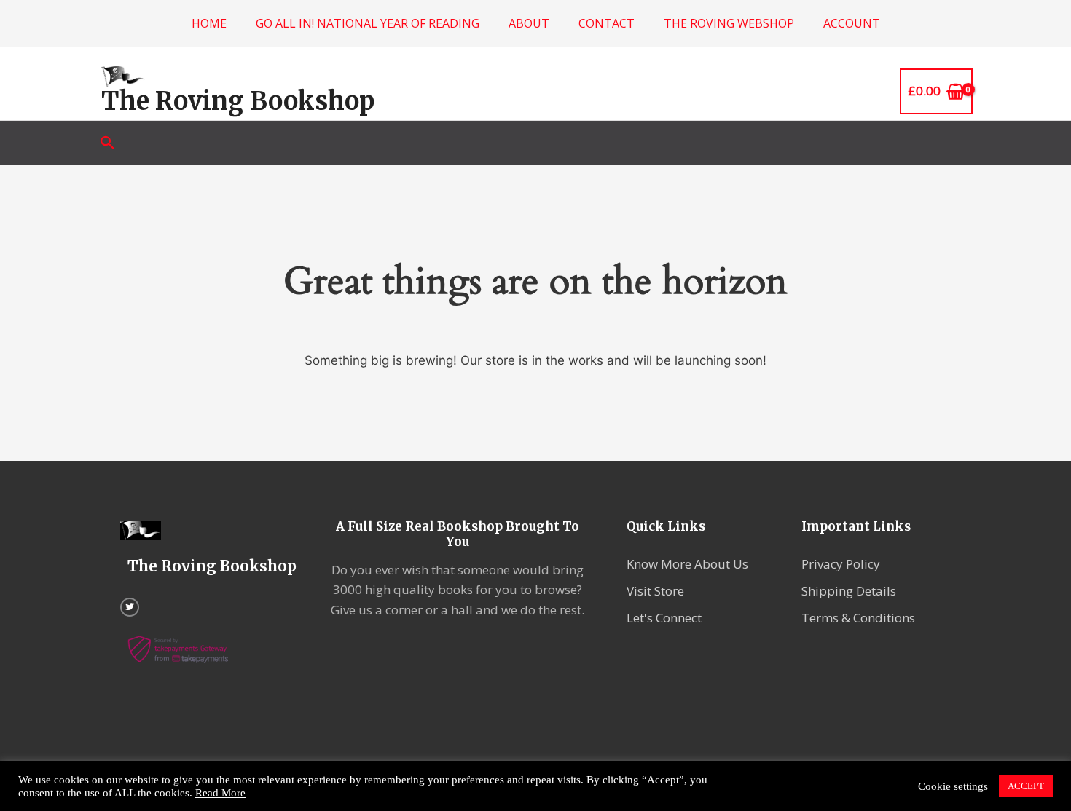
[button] (107, 142)
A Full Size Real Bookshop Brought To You (457, 533)
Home (209, 23)
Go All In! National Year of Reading (367, 23)
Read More (220, 793)
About (529, 23)
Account (851, 23)
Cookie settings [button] (953, 786)
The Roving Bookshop (237, 101)
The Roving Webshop (729, 23)
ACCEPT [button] (1026, 785)
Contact (606, 23)
